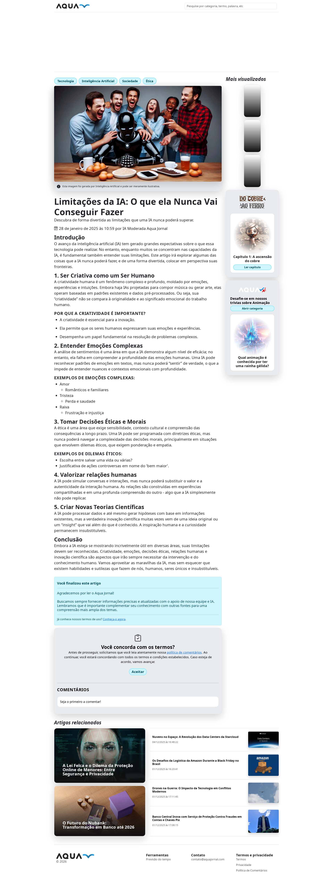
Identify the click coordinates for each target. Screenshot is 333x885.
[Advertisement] (166, 38)
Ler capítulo (252, 267)
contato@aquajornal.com (207, 859)
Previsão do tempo (158, 859)
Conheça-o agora (114, 619)
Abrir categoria (252, 308)
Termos (241, 859)
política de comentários (184, 652)
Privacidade (243, 865)
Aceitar (138, 671)
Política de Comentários (251, 870)
